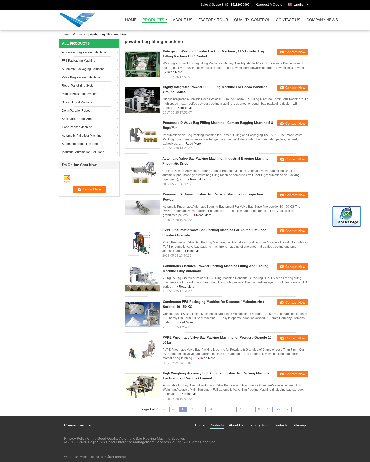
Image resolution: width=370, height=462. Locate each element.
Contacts (281, 425)
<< (173, 409)
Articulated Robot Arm (77, 119)
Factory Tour (213, 20)
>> (278, 409)
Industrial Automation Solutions (83, 152)
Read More (174, 72)
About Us (182, 20)
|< (163, 409)
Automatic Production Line (80, 144)
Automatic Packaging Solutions (83, 69)
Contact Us (288, 20)
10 (269, 409)
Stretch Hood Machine (77, 102)
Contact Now (295, 52)
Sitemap (299, 425)
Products (153, 20)
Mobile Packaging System (79, 94)
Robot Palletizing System (79, 85)
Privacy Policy (75, 438)
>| (288, 409)
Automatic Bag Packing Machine (84, 52)
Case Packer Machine (77, 127)
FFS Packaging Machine (78, 60)
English (299, 4)
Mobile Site (71, 446)
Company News (322, 20)
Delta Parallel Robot (76, 110)
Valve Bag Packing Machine (81, 77)
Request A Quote (268, 4)
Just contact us (119, 457)
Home (131, 20)
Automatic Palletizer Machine (82, 135)
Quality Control (252, 20)
